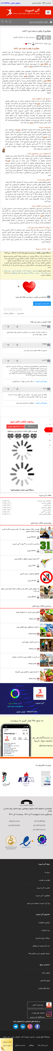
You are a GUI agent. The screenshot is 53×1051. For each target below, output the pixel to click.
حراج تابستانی (36, 3)
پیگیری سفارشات (44, 922)
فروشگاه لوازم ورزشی (43, 1037)
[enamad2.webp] (26, 842)
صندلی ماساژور (20, 1045)
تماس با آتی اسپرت (43, 888)
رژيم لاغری (47, 505)
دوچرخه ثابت (27, 270)
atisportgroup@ (45, 745)
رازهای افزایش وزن (45, 514)
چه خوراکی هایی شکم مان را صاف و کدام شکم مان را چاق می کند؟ (20, 590)
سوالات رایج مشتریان (43, 938)
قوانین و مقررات (44, 880)
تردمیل (35, 270)
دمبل (37, 273)
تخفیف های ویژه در (38, 1013)
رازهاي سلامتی (46, 503)
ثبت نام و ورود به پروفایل (41, 945)
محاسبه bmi (47, 3)
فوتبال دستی (16, 270)
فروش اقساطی (45, 980)
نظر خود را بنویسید (42, 303)
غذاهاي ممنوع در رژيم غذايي (29, 574)
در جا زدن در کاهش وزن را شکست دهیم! (25, 657)
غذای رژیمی (47, 510)
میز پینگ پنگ (46, 273)
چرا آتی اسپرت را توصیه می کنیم (38, 903)
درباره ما (47, 872)
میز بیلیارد (7, 270)
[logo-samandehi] (11, 842)
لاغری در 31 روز (46, 512)
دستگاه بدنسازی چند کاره (26, 273)
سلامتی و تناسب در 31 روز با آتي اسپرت (25, 544)
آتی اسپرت (32, 10)
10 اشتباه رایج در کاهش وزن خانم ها (27, 672)
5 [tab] (49, 440)
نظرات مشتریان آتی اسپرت (38, 21)
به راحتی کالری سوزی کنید (30, 642)
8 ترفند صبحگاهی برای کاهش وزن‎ (28, 627)
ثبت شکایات (45, 930)
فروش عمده (46, 972)
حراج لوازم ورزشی (44, 988)
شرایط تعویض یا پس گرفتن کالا (39, 953)
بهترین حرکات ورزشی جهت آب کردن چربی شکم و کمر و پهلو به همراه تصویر (20, 530)
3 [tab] (49, 429)
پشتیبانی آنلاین (37, 1005)
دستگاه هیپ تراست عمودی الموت (22, 490)
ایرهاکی (13, 273)
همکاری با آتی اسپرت (42, 895)
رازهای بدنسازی (46, 507)
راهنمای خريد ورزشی (44, 501)
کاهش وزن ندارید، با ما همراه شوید (27, 612)
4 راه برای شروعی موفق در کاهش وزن (26, 559)
